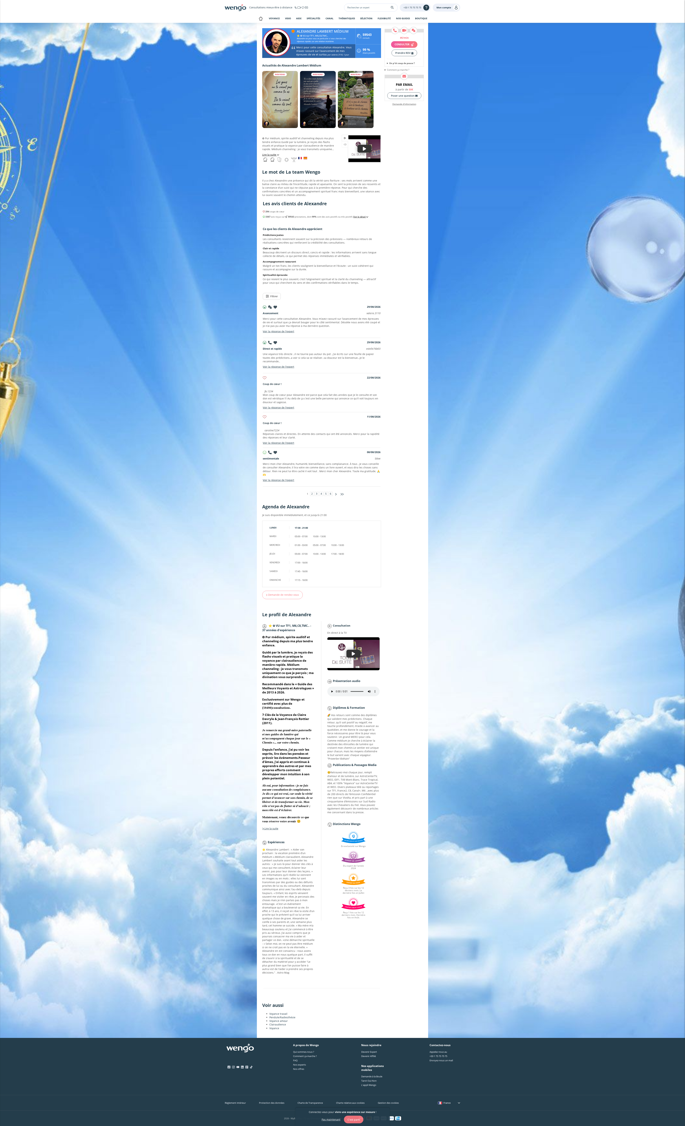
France (447, 1102)
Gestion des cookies (388, 1102)
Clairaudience (277, 1024)
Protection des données (271, 1102)
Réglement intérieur (235, 1102)
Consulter (402, 44)
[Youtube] (238, 1067)
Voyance (274, 18)
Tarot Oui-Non (369, 1080)
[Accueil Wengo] (240, 1048)
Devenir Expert (369, 1051)
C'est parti (353, 1119)
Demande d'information (404, 104)
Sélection (366, 18)
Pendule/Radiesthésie (282, 1017)
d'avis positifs (369, 51)
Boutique (421, 18)
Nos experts (299, 1064)
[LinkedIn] (242, 1067)
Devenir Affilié (368, 1056)
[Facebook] (229, 1067)
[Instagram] (233, 1067)
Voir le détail (359, 216)
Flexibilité (384, 18)
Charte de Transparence (310, 1102)
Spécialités (313, 18)
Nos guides (403, 18)
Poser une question (403, 95)
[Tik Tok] (251, 1067)
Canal (329, 18)
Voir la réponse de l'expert (278, 331)
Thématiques (347, 18)
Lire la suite (269, 154)
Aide (298, 18)
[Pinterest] (246, 1067)
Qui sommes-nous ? (303, 1051)
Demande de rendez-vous (283, 594)
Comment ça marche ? (398, 69)
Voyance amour (278, 1021)
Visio (288, 18)
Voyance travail (278, 1013)
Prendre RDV (403, 53)
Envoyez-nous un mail (441, 1060)
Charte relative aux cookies (350, 1102)
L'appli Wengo (368, 1085)
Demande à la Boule (371, 1076)
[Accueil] (235, 7)
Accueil (261, 18)
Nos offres (298, 1069)
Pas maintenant (331, 1119)
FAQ (295, 1060)
